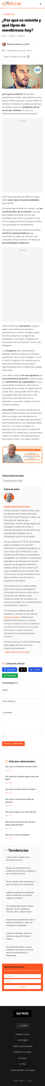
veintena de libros (12, 617)
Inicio (4, 36)
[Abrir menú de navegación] (40, 3)
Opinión (12, 36)
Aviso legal (23, 1040)
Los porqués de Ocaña (13, 481)
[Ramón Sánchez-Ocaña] (4, 44)
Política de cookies (22, 1052)
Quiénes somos (22, 1034)
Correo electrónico (8, 701)
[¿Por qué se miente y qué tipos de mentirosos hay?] (38, 70)
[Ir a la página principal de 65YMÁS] (11, 3)
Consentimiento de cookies (22, 1070)
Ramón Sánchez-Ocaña (18, 44)
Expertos (9, 14)
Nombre (5, 690)
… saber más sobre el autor (17, 652)
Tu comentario (7, 713)
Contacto (22, 1058)
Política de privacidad (22, 1046)
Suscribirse (22, 987)
